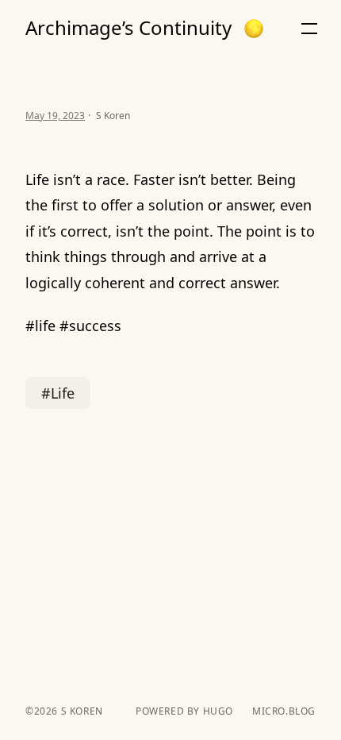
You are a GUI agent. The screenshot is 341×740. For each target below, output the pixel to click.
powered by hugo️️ (184, 711)
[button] (253, 28)
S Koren (80, 711)
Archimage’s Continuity (128, 27)
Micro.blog (284, 711)
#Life (58, 393)
